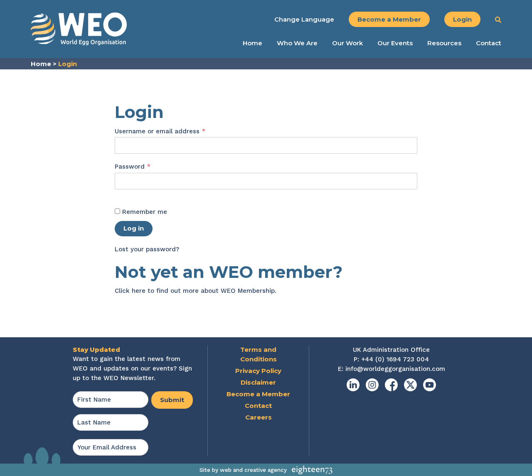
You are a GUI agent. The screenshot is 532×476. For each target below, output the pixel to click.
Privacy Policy (258, 371)
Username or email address (174, 131)
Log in (133, 228)
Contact (488, 43)
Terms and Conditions (258, 354)
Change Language (304, 19)
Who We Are (297, 43)
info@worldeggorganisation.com (395, 369)
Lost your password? (147, 249)
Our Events (395, 43)
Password (146, 166)
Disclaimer (258, 382)
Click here (130, 290)
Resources (444, 43)
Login (462, 19)
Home (252, 43)
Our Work (347, 43)
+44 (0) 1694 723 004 (395, 359)
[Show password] (123, 194)
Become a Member (389, 19)
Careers (258, 417)
